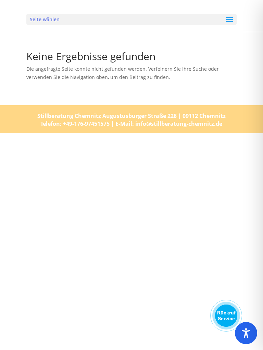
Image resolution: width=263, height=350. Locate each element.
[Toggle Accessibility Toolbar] (246, 333)
